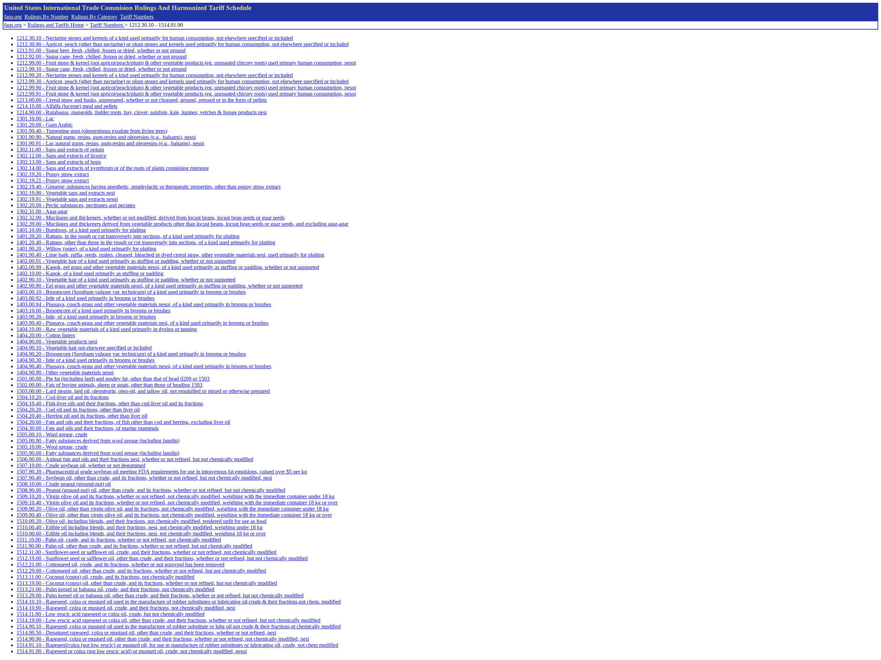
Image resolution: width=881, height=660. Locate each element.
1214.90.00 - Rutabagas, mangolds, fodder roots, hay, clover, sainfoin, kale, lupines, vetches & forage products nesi (142, 112)
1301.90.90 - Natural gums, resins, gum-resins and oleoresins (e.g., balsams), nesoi (106, 137)
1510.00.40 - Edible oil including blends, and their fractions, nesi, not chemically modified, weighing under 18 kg (140, 527)
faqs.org (13, 17)
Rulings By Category (94, 17)
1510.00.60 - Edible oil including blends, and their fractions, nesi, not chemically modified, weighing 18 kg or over (141, 533)
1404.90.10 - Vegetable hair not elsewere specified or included (84, 348)
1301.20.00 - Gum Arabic (45, 125)
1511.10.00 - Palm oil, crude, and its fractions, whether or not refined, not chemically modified (119, 540)
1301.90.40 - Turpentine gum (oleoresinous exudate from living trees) (92, 131)
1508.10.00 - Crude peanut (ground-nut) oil (64, 484)
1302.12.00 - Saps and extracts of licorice (61, 156)
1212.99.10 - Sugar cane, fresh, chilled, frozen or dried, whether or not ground (102, 69)
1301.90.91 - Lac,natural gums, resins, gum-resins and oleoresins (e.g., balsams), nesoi (110, 143)
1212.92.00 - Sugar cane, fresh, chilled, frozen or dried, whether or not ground (102, 57)
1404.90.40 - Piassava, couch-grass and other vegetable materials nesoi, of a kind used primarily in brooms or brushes (144, 366)
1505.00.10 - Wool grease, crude (52, 434)
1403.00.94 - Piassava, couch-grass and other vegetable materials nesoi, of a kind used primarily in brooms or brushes (144, 304)
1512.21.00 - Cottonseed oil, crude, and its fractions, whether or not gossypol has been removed (120, 564)
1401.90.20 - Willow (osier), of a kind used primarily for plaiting (86, 249)
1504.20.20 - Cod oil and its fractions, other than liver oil (78, 410)
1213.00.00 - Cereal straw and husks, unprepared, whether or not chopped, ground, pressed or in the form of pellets (142, 100)
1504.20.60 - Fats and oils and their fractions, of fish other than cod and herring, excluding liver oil (123, 422)
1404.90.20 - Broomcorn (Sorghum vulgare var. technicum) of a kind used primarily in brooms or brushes (131, 354)
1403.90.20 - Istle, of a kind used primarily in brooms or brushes (86, 317)
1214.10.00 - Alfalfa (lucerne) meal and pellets (67, 106)
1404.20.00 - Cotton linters (46, 335)
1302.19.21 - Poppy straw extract (53, 180)
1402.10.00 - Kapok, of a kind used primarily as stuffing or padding (90, 273)
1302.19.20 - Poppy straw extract (53, 174)
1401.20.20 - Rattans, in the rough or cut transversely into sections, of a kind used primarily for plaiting (128, 236)
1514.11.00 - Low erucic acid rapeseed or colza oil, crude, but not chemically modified (110, 614)
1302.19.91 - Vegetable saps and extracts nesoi (67, 199)
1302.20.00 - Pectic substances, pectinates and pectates (76, 205)
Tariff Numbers (136, 17)
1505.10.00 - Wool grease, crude (52, 447)
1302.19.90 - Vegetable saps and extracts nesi (66, 193)
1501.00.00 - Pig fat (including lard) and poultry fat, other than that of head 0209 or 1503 (113, 379)
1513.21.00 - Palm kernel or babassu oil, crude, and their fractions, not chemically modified (115, 589)
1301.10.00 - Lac (35, 118)
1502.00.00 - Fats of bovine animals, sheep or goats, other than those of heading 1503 (109, 385)
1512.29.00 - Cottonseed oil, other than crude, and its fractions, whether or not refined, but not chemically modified (141, 571)
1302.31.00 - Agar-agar (42, 211)
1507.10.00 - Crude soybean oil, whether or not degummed (81, 465)
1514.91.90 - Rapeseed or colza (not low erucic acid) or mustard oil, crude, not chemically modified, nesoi (132, 651)
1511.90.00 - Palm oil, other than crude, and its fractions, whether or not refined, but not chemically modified (134, 546)
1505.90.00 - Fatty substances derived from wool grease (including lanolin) (98, 453)
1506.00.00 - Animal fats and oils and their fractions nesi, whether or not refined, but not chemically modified (135, 459)
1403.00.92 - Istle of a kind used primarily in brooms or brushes (86, 298)
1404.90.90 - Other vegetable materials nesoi (65, 372)
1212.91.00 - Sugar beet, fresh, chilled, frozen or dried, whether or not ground (101, 50)
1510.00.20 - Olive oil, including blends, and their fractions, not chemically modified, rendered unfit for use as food (141, 521)
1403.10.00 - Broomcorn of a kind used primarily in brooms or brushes (93, 310)
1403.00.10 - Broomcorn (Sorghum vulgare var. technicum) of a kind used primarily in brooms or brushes (131, 292)
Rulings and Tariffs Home (56, 25)
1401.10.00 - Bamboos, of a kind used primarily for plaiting (81, 230)
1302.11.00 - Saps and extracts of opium (60, 149)
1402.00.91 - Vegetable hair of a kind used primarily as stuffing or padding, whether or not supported (126, 261)
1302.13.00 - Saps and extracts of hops (59, 162)
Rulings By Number (46, 17)
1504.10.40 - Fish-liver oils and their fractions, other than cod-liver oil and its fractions (110, 403)
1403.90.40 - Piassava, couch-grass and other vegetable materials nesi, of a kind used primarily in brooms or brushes (142, 323)
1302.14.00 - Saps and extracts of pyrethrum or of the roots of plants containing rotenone (113, 168)
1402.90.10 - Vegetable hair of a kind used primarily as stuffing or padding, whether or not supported (126, 280)
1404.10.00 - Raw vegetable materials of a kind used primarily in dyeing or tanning (107, 329)
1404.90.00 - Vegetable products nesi (57, 341)
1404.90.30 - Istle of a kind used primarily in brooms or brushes (86, 360)
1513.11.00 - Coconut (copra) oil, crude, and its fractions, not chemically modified (105, 577)
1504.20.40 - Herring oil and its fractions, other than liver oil (82, 416)
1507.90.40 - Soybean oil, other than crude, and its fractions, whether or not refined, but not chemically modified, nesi (144, 478)
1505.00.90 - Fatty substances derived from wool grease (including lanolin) (98, 441)
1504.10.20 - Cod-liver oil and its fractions (63, 397)
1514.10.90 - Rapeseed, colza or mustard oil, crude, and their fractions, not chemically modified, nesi (126, 608)
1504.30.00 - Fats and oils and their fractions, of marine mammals (88, 428)
